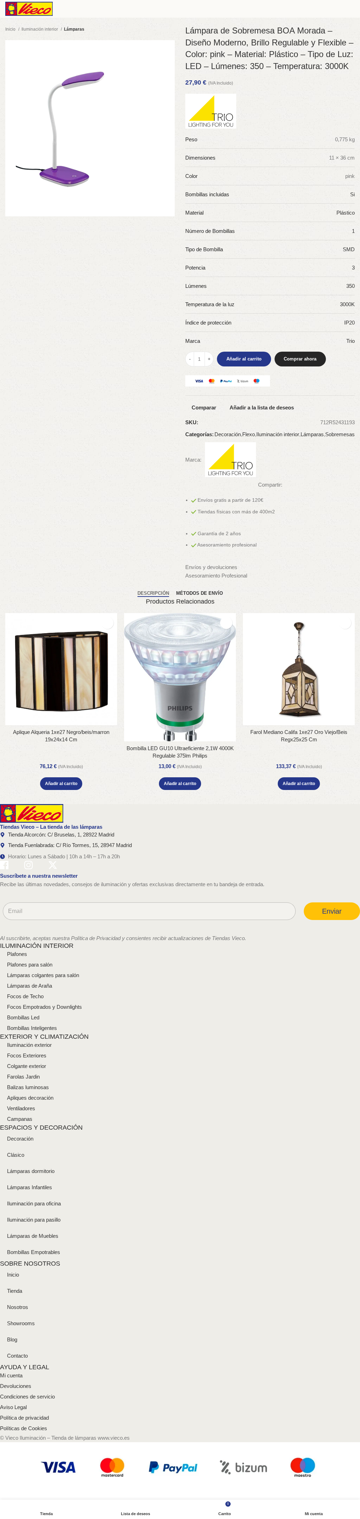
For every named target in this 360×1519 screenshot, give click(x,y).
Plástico (345, 213)
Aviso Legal (13, 1407)
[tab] (153, 593)
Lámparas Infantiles (29, 1187)
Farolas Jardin (23, 1077)
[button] (61, 783)
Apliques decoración (30, 1098)
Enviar (332, 911)
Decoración (227, 434)
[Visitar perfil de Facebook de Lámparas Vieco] (4, 866)
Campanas (19, 1119)
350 (350, 286)
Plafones (17, 954)
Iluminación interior (40, 29)
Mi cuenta (11, 1375)
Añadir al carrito (244, 359)
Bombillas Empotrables (33, 1252)
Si (352, 194)
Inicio (11, 29)
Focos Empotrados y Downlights (44, 1007)
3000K (347, 304)
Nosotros (17, 1307)
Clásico (15, 1155)
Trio (350, 341)
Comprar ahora (300, 359)
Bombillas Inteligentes (32, 1028)
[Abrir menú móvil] (352, 9)
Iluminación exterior (29, 1045)
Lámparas (74, 29)
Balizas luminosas (28, 1087)
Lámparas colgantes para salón (43, 975)
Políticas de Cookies (23, 1428)
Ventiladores (21, 1108)
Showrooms (21, 1323)
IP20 (349, 323)
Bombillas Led (23, 1017)
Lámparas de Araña (29, 986)
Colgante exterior (26, 1066)
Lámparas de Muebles (32, 1236)
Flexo (248, 434)
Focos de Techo (25, 996)
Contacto (17, 1356)
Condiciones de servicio (27, 1397)
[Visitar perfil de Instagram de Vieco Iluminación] (28, 866)
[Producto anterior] (157, 29)
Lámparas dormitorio (30, 1171)
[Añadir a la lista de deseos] (107, 623)
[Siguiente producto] (171, 29)
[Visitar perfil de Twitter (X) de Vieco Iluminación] (53, 866)
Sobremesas (340, 434)
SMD (349, 249)
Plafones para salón (29, 965)
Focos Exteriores (26, 1055)
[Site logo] (29, 8)
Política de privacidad (24, 1418)
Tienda (14, 1291)
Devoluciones (15, 1386)
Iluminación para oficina (34, 1203)
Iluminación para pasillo (33, 1220)
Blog (12, 1339)
